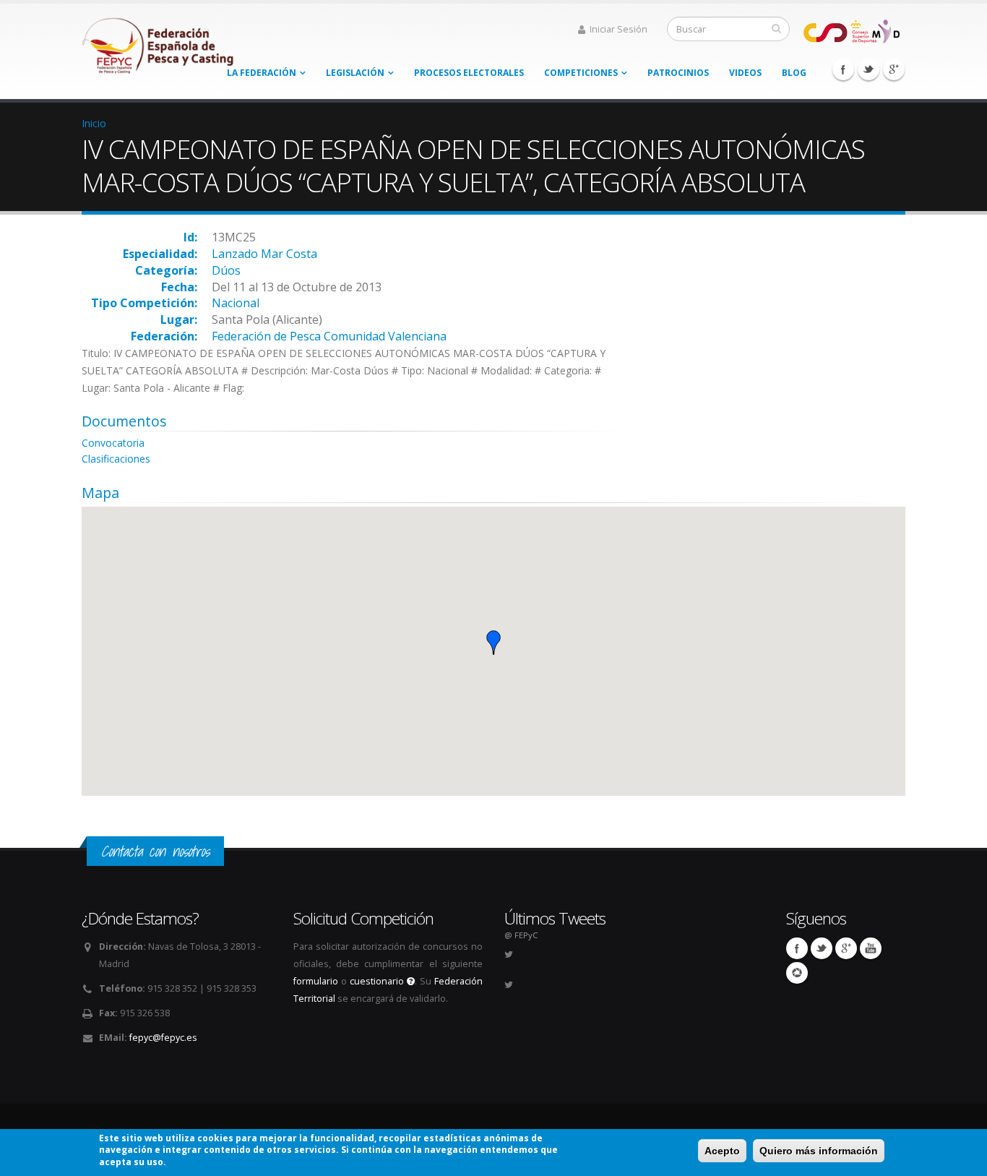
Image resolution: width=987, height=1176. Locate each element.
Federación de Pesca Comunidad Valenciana (329, 336)
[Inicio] (159, 42)
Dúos (226, 270)
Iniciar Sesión (618, 29)
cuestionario (378, 981)
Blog (794, 72)
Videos (745, 72)
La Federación (261, 72)
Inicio (94, 123)
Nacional (235, 303)
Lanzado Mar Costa (264, 254)
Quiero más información (818, 1150)
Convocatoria (113, 443)
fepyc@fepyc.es (163, 1037)
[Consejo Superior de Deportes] (851, 30)
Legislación (355, 72)
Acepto (722, 1150)
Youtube (871, 948)
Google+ (894, 69)
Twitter (868, 69)
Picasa (797, 973)
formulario (315, 981)
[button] (493, 642)
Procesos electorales (469, 72)
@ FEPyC (521, 935)
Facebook (843, 69)
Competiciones (581, 72)
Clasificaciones (116, 458)
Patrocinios (678, 72)
